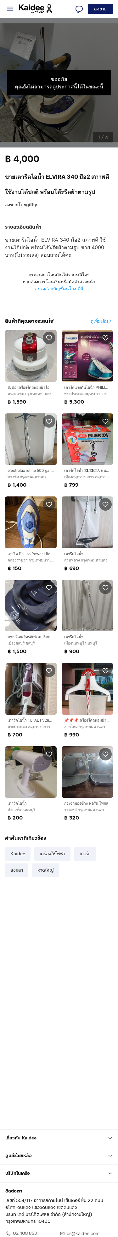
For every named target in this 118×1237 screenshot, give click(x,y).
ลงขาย (100, 9)
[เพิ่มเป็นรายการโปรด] (49, 337)
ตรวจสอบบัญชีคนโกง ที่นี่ (59, 288)
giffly (31, 204)
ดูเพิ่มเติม (99, 321)
